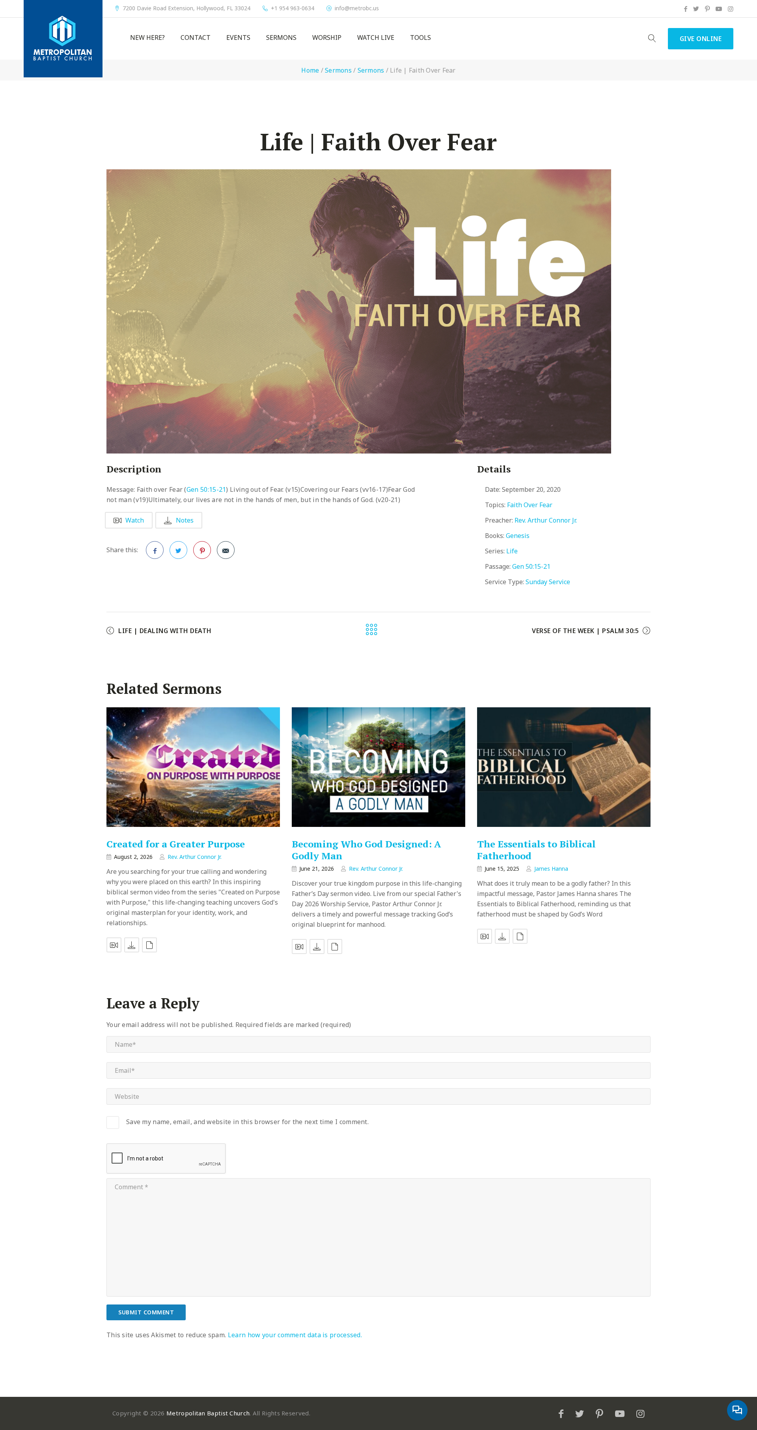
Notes (185, 520)
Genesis (518, 535)
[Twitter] (696, 8)
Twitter (178, 550)
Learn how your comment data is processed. (295, 1335)
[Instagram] (730, 8)
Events (238, 37)
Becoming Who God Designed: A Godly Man (366, 850)
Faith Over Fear (529, 504)
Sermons (281, 37)
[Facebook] (685, 8)
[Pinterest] (707, 8)
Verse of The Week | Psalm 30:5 (585, 630)
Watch (134, 520)
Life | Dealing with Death (165, 630)
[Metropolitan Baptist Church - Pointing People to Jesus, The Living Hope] (63, 38)
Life (512, 551)
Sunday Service (548, 581)
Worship (326, 37)
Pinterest (202, 550)
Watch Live (375, 37)
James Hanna (551, 868)
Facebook (155, 550)
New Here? (147, 37)
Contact (196, 37)
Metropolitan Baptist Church (208, 1413)
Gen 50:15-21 (206, 489)
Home (310, 70)
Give (701, 38)
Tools (420, 37)
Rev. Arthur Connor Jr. (546, 520)
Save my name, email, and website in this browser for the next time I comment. (247, 1121)
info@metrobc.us (357, 8)
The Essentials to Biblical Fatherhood (536, 850)
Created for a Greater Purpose (175, 844)
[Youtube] (719, 8)
